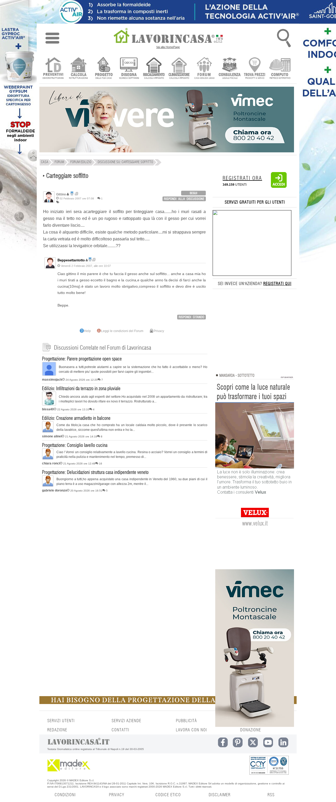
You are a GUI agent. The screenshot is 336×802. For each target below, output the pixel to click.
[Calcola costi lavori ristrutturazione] (78, 68)
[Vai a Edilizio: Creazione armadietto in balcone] (48, 431)
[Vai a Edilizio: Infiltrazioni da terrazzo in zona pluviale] (49, 404)
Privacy (159, 331)
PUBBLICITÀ (186, 721)
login (193, 193)
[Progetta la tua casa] (168, 703)
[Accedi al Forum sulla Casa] (204, 68)
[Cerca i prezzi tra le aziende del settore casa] (254, 68)
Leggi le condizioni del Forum (122, 331)
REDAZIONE (57, 730)
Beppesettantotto (71, 260)
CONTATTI (120, 730)
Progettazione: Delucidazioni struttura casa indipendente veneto (95, 472)
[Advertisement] (124, 535)
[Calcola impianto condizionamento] (179, 68)
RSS (271, 795)
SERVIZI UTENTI (61, 721)
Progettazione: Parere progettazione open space (82, 359)
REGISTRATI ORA (242, 178)
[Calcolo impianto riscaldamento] (154, 68)
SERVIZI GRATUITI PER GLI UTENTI (255, 202)
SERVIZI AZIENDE (126, 721)
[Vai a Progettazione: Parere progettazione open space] (49, 375)
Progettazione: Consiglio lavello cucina (74, 445)
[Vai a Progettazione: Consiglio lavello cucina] (48, 458)
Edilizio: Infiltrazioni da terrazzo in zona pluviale (81, 388)
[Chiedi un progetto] (103, 68)
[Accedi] (279, 187)
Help (87, 331)
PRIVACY (116, 795)
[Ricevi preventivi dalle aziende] (53, 68)
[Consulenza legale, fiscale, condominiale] (229, 68)
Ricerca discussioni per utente (76, 193)
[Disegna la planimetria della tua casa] (128, 68)
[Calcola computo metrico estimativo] (280, 68)
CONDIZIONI (65, 795)
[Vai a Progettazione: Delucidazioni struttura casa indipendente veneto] (48, 486)
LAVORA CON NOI (191, 730)
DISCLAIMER (219, 795)
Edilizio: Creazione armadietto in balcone (76, 418)
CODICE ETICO (168, 795)
